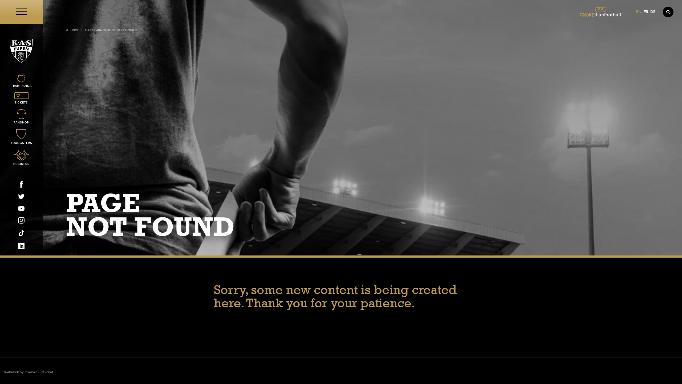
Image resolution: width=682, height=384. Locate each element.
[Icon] (668, 12)
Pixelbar (31, 372)
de (653, 12)
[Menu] (21, 12)
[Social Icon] (21, 185)
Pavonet (46, 372)
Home (75, 30)
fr (646, 12)
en (639, 12)
